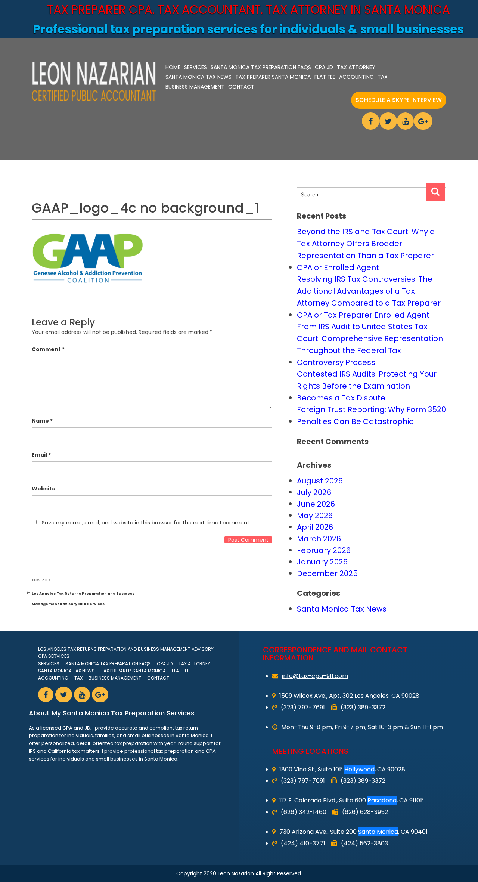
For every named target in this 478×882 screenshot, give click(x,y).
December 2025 (327, 573)
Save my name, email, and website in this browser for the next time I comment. (146, 522)
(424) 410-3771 (303, 843)
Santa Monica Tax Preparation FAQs (261, 67)
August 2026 (320, 481)
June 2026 (316, 504)
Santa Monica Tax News (198, 77)
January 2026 (322, 562)
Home (172, 67)
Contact (241, 86)
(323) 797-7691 (303, 707)
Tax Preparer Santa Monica (273, 77)
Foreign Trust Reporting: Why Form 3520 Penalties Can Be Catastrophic (371, 415)
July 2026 (314, 492)
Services (195, 67)
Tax (383, 77)
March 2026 (319, 538)
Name (42, 420)
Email (41, 454)
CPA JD (324, 67)
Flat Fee (324, 77)
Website (44, 488)
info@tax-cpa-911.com (315, 676)
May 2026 (315, 515)
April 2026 (315, 527)
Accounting (356, 77)
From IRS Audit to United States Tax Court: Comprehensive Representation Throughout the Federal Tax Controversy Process (370, 344)
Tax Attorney (356, 67)
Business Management (194, 86)
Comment (48, 349)
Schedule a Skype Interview (399, 100)
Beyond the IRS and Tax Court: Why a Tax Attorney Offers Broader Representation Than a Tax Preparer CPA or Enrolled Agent (366, 249)
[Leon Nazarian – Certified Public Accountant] (94, 81)
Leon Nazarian (236, 873)
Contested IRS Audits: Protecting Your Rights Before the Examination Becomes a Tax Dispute (367, 386)
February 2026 (324, 550)
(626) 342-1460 (303, 812)
